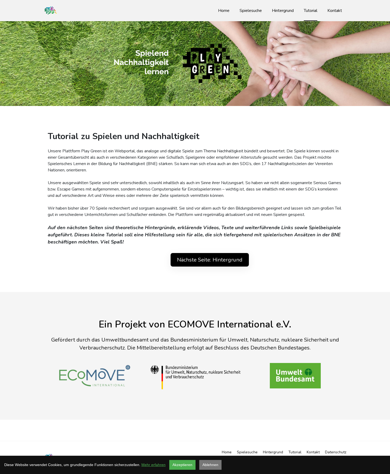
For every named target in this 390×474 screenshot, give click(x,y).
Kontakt (313, 452)
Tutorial (294, 452)
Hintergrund (273, 452)
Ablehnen (210, 465)
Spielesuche (247, 452)
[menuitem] (224, 10)
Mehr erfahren (153, 465)
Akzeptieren (182, 465)
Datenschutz (335, 452)
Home (227, 452)
